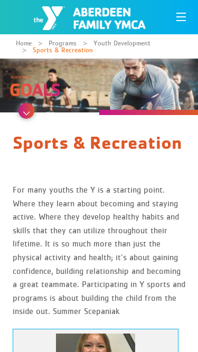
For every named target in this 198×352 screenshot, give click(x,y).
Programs (63, 43)
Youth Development (121, 43)
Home (24, 43)
